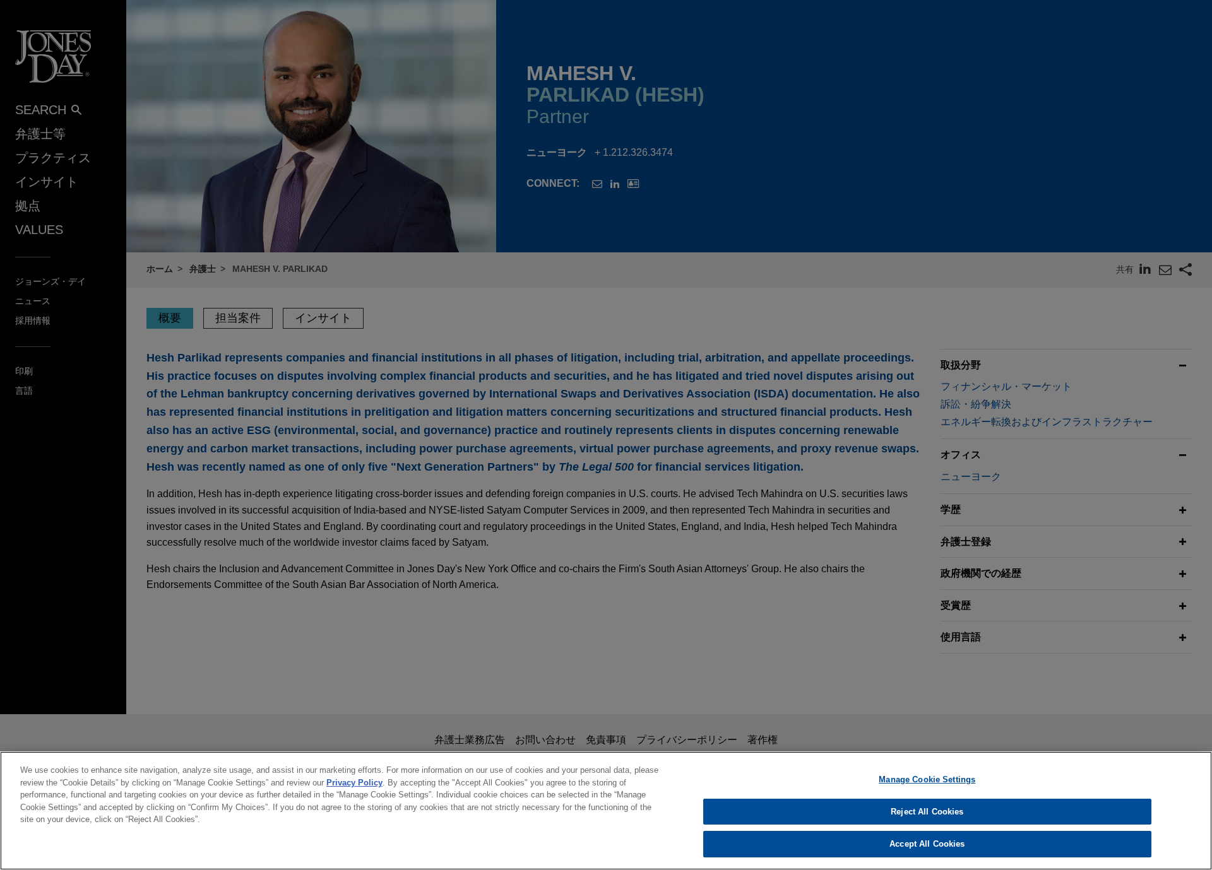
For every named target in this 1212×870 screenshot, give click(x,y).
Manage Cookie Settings (927, 779)
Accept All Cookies (927, 844)
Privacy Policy (354, 782)
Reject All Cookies (927, 811)
